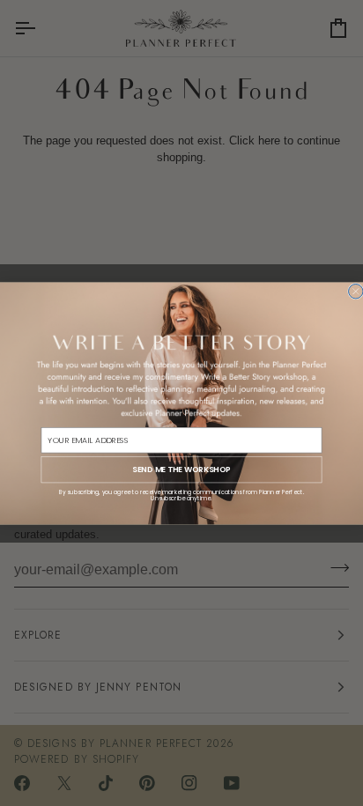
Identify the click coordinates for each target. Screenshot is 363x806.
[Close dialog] (356, 291)
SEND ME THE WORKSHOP (181, 469)
